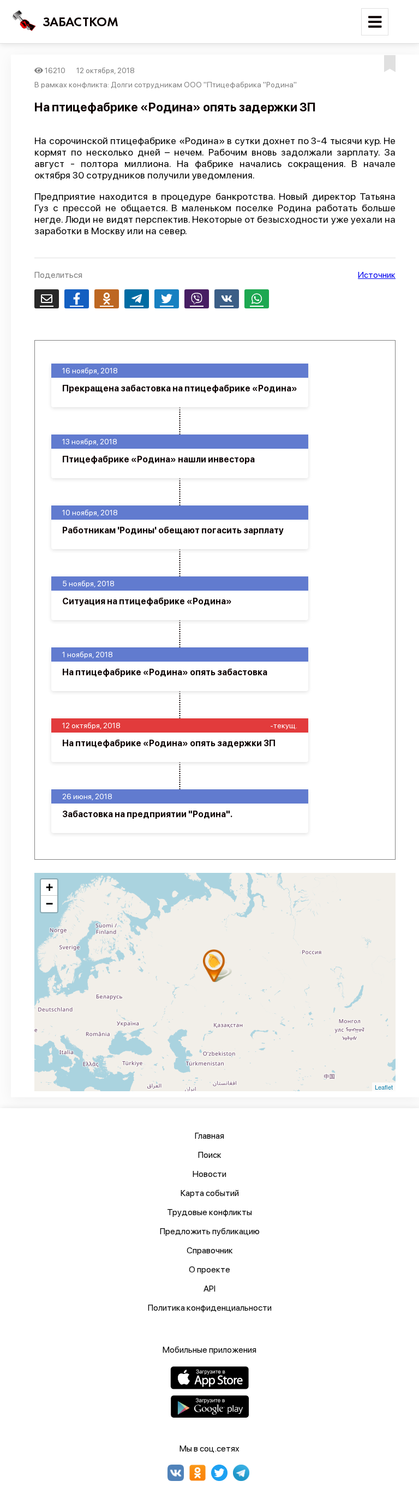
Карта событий (210, 1193)
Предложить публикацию (210, 1231)
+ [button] (49, 887)
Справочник (210, 1250)
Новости (209, 1174)
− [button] (49, 904)
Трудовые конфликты (209, 1212)
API (209, 1288)
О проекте (209, 1269)
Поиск (210, 1155)
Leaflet (384, 1086)
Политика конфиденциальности (210, 1307)
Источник (377, 275)
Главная (209, 1136)
